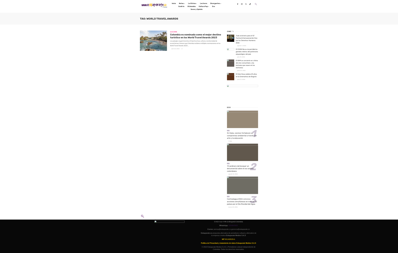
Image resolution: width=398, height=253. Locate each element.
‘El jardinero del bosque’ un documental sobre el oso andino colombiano (240, 168)
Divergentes (215, 3)
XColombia (191, 6)
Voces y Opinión (197, 9)
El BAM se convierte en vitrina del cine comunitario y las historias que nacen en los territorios (247, 64)
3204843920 (233, 225)
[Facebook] (237, 4)
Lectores (203, 3)
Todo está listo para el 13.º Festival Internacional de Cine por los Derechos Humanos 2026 (246, 39)
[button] (256, 3)
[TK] (250, 4)
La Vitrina (192, 3)
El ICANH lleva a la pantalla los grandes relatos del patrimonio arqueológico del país (247, 51)
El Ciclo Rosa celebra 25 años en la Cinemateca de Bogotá (246, 75)
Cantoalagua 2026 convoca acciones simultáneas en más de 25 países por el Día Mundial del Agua (242, 201)
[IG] (241, 4)
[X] (246, 4)
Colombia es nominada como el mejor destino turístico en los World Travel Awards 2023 (195, 36)
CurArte (181, 6)
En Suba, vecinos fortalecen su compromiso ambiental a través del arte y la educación (242, 135)
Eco (213, 6)
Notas (181, 3)
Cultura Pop (203, 6)
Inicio (174, 3)
